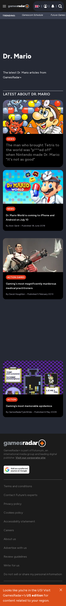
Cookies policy (13, 512)
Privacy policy (12, 504)
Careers (9, 530)
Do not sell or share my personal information (33, 574)
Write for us (11, 565)
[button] (60, 6)
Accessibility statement (19, 521)
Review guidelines (15, 556)
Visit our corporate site (30, 457)
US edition (35, 595)
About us (10, 539)
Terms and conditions (18, 486)
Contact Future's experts (20, 495)
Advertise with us (15, 548)
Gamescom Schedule (32, 15)
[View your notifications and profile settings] (52, 6)
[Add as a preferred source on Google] (16, 470)
